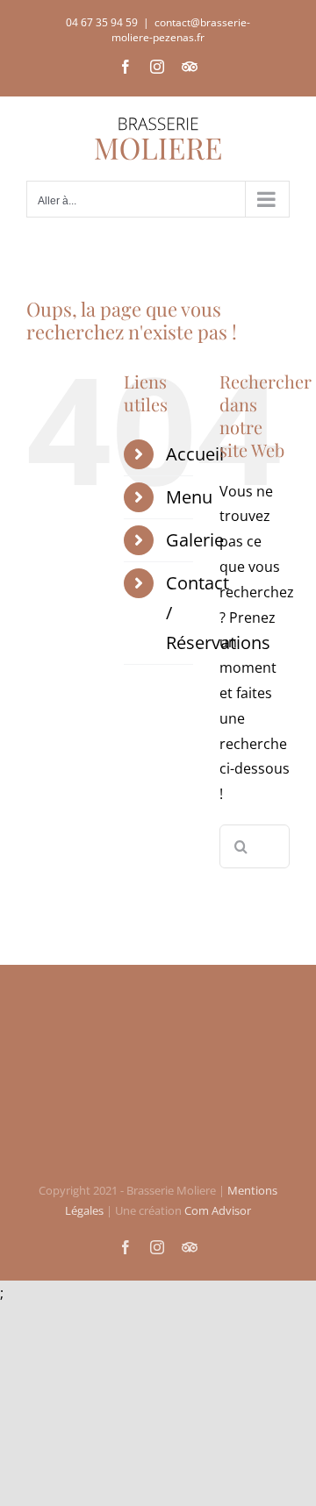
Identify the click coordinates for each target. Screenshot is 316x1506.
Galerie (195, 540)
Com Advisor (217, 1210)
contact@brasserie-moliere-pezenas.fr (180, 30)
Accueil (195, 454)
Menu (189, 497)
